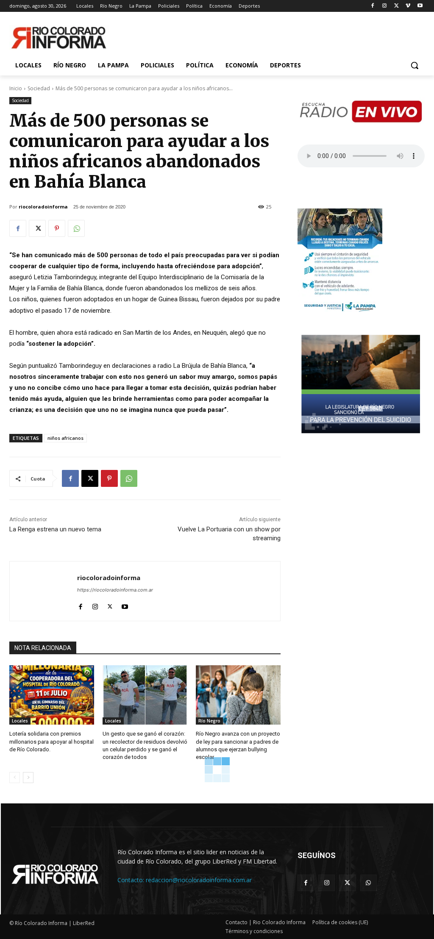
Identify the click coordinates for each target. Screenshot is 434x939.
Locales (20, 721)
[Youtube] (420, 6)
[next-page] (28, 777)
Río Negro (209, 721)
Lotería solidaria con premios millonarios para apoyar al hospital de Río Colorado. (51, 741)
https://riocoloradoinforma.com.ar (115, 590)
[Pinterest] (56, 228)
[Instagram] (384, 6)
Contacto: (131, 880)
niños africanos (65, 438)
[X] (396, 6)
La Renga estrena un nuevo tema (55, 529)
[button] (414, 65)
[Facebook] (373, 6)
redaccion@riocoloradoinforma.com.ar (199, 880)
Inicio (15, 88)
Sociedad (39, 88)
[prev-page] (14, 777)
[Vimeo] (408, 6)
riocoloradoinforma (43, 206)
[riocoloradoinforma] (43, 591)
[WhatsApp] (76, 228)
